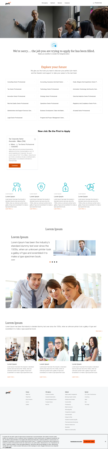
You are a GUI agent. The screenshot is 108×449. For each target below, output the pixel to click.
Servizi (60, 3)
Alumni (27, 402)
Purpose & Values (48, 402)
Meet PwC (28, 394)
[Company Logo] (13, 3)
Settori (53, 3)
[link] (9, 209)
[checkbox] (35, 139)
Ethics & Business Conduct (50, 399)
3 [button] (54, 261)
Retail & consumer (69, 407)
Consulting (87, 397)
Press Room (28, 397)
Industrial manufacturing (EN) (71, 419)
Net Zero (47, 404)
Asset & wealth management (71, 394)
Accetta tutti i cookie (89, 441)
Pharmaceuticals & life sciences (71, 422)
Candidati (16, 165)
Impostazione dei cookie (76, 441)
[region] (54, 441)
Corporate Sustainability (50, 397)
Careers (67, 3)
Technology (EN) (68, 409)
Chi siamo (45, 3)
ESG (86, 402)
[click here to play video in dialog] (53, 291)
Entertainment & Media (70, 399)
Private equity (68, 404)
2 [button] (52, 261)
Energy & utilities (68, 417)
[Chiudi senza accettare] (105, 441)
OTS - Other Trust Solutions (90, 394)
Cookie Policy (8, 447)
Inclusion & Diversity (49, 394)
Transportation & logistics (70, 412)
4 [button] (56, 261)
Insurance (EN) (68, 402)
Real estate (67, 427)
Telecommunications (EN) (70, 429)
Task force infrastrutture (70, 424)
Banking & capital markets (70, 397)
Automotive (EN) (68, 414)
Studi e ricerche (29, 399)
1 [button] (50, 261)
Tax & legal (87, 404)
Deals (86, 399)
